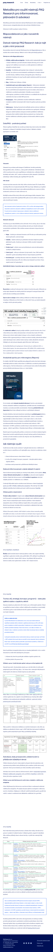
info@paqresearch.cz (8, 947)
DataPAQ (8, 827)
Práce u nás (40, 943)
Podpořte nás (47, 2)
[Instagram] (24, 943)
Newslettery (33, 2)
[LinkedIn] (28, 943)
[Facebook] (26, 943)
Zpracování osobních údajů (43, 940)
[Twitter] (31, 943)
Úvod (21, 2)
